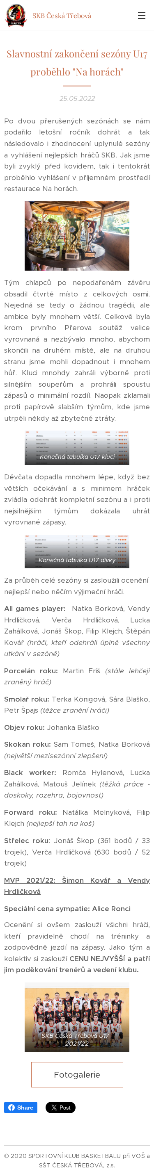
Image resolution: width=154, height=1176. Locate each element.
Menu (141, 15)
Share (25, 1107)
